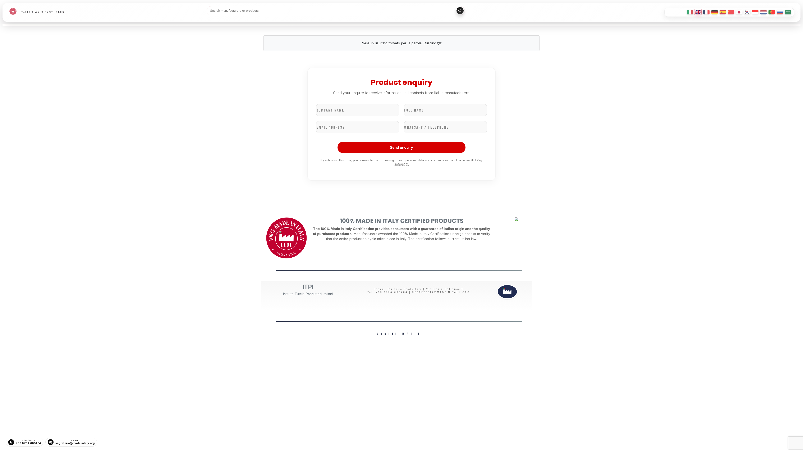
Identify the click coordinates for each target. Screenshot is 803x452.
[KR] (747, 12)
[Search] (460, 10)
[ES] (722, 12)
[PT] (771, 12)
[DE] (714, 12)
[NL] (763, 12)
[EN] (698, 12)
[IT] (690, 12)
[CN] (731, 12)
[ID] (755, 12)
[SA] (788, 12)
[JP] (739, 12)
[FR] (706, 12)
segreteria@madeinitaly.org (441, 292)
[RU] (779, 12)
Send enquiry (401, 147)
